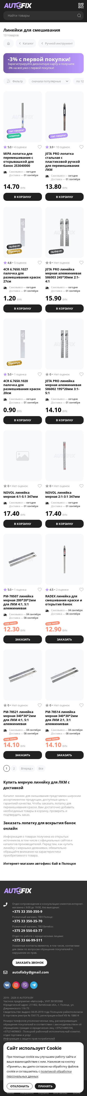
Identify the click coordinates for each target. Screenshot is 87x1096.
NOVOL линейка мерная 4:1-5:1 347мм (20, 494)
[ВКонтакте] (7, 985)
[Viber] (25, 985)
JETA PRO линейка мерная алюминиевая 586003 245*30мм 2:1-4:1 (63, 275)
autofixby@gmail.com (30, 972)
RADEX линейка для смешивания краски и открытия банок (63, 600)
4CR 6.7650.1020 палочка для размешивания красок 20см (22, 387)
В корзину (22, 197)
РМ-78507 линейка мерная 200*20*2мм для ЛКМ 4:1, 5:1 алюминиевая (19, 602)
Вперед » (27, 768)
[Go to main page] (17, 5)
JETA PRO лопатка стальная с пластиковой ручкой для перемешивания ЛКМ (62, 161)
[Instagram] (16, 985)
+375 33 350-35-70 (27, 921)
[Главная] (8, 43)
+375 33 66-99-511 (27, 940)
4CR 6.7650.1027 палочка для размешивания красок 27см (22, 275)
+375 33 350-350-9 (27, 911)
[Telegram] (33, 985)
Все (41, 768)
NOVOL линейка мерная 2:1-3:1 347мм (62, 494)
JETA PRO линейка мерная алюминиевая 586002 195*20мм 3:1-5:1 (63, 387)
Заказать (22, 639)
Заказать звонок (30, 963)
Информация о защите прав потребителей (29, 1038)
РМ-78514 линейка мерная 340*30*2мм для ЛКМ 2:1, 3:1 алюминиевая (61, 718)
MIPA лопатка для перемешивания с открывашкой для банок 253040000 (18, 159)
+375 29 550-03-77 (27, 930)
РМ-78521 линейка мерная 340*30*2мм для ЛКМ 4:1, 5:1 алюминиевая (19, 718)
